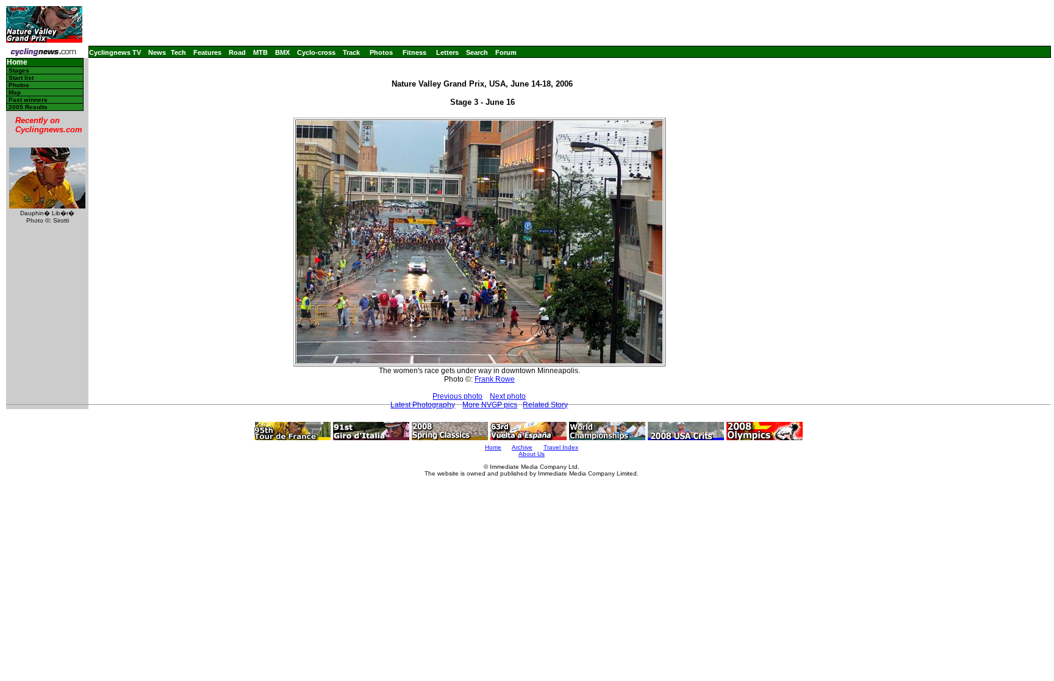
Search (477, 52)
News (157, 52)
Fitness (414, 52)
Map (15, 92)
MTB (260, 52)
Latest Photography (422, 405)
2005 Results (28, 107)
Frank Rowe (495, 379)
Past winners (28, 99)
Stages (19, 70)
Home (17, 62)
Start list (21, 77)
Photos (381, 52)
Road (237, 52)
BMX (282, 52)
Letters (447, 52)
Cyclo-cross (316, 52)
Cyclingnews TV (115, 52)
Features (207, 52)
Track (351, 52)
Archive (522, 447)
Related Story (545, 405)
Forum (506, 52)
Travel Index (560, 447)
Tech (178, 52)
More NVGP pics (489, 405)
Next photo (508, 396)
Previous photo (457, 396)
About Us (531, 454)
